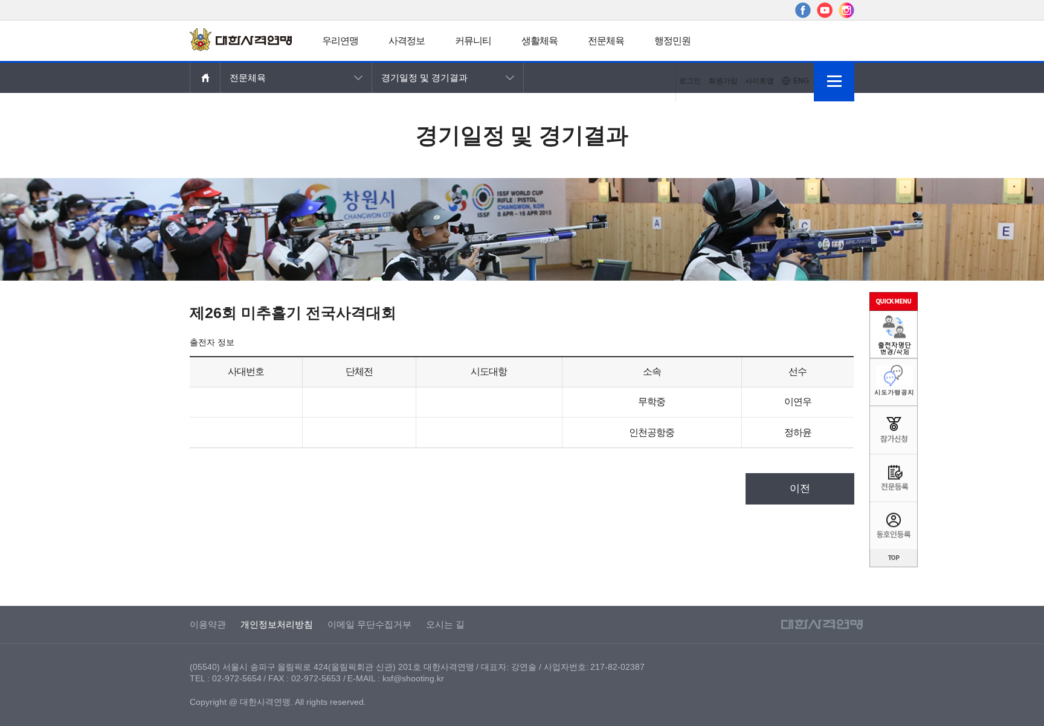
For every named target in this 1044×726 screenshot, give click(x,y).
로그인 (690, 81)
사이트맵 (759, 81)
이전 (800, 488)
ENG (801, 81)
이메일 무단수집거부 (369, 624)
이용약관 (208, 624)
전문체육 (606, 41)
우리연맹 (340, 41)
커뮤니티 (473, 41)
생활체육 (539, 41)
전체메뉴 (834, 81)
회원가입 (723, 81)
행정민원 (672, 41)
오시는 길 (445, 624)
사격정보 (406, 41)
